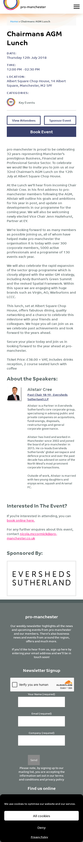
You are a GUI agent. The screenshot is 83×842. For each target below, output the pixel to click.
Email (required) (41, 713)
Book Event (41, 131)
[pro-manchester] (31, 7)
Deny (41, 827)
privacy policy (54, 779)
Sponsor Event (60, 120)
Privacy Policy (39, 837)
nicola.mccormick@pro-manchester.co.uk (32, 536)
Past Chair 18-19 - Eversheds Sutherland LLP (47, 397)
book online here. (21, 520)
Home (14, 21)
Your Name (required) (41, 694)
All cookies (41, 816)
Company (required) (41, 733)
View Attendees (24, 120)
